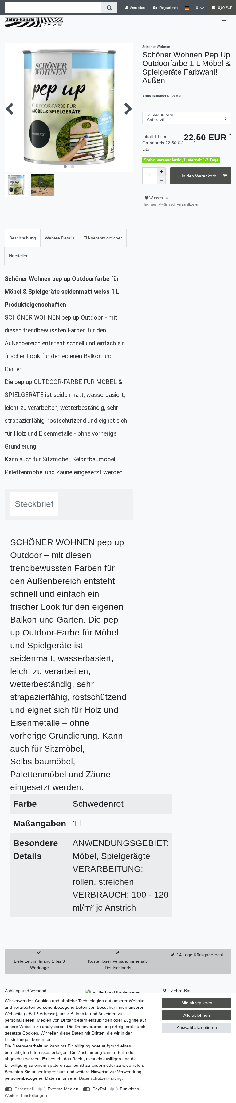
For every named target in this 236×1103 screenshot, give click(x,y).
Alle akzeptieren (196, 1002)
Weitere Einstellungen (26, 1095)
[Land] (186, 7)
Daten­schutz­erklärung (100, 1078)
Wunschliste (159, 198)
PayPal (99, 1088)
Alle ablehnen (196, 1015)
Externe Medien (63, 1088)
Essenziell (24, 1088)
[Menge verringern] (161, 180)
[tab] (23, 238)
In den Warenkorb (199, 175)
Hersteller (18, 255)
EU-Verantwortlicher (102, 237)
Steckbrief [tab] (34, 504)
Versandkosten (187, 204)
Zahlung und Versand (25, 990)
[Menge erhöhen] (161, 171)
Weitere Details (59, 237)
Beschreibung (22, 237)
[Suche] (109, 7)
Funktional (130, 1088)
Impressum (55, 1071)
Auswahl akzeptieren (197, 1027)
